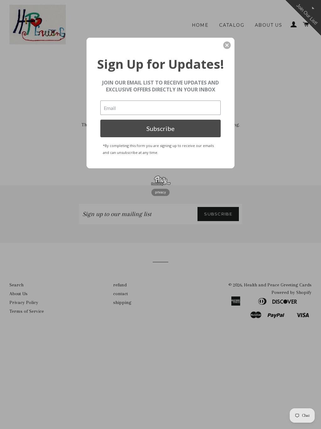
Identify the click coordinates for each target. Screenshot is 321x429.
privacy (160, 192)
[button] (227, 45)
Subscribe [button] (160, 128)
